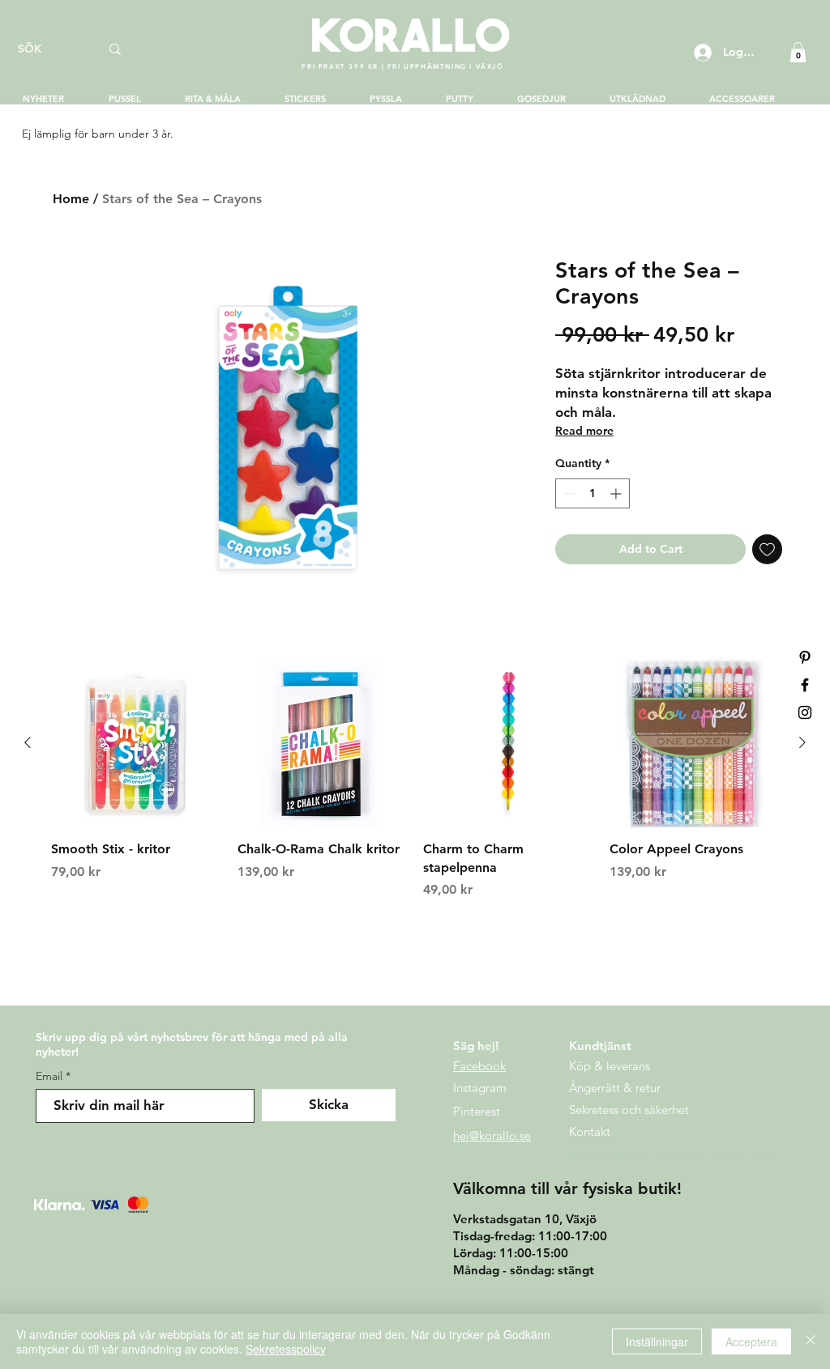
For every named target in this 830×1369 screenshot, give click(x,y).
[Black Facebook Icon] (805, 685)
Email (49, 1076)
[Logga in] (701, 52)
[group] (415, 788)
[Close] (810, 1341)
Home (71, 198)
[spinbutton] (592, 493)
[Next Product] (802, 742)
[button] (797, 52)
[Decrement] (568, 493)
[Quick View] (136, 743)
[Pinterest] (805, 657)
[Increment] (617, 493)
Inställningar (657, 1341)
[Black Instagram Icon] (805, 712)
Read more (584, 430)
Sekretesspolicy (286, 1349)
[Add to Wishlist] (767, 549)
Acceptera (751, 1341)
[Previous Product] (27, 742)
